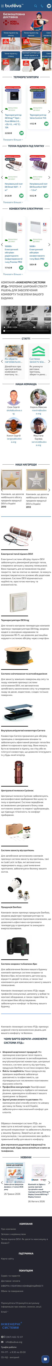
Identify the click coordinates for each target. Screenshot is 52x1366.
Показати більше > (13, 139)
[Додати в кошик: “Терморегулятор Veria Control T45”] (46, 123)
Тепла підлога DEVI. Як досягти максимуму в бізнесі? (24, 1241)
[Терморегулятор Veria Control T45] (39, 96)
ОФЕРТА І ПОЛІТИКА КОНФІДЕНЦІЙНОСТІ (22, 1285)
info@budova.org (14, 1342)
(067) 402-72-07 (14, 1337)
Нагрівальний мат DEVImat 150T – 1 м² (14, 186)
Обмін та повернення (12, 1291)
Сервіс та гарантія (10, 1275)
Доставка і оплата (10, 1280)
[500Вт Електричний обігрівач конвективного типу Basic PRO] (39, 227)
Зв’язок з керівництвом (13, 1234)
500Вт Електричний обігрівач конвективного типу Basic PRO (37, 252)
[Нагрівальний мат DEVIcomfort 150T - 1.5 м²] (39, 165)
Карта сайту (7, 1258)
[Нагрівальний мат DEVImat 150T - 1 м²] (14, 165)
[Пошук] (35, 5)
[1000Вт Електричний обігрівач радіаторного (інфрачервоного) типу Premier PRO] (14, 227)
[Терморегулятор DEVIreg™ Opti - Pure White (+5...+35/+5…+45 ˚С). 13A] (14, 96)
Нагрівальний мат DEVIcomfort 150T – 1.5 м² (39, 186)
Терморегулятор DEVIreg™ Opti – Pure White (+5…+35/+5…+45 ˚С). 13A (13, 121)
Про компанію (8, 1229)
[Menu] (2, 6)
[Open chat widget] (45, 1359)
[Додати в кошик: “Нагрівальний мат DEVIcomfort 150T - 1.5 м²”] (46, 195)
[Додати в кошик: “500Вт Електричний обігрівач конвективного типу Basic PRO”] (46, 264)
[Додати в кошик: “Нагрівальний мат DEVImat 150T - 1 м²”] (21, 195)
